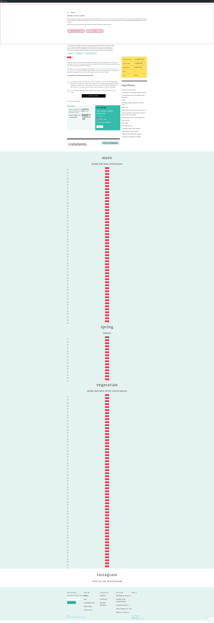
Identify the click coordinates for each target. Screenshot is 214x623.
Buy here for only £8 (76, 30)
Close (94, 30)
